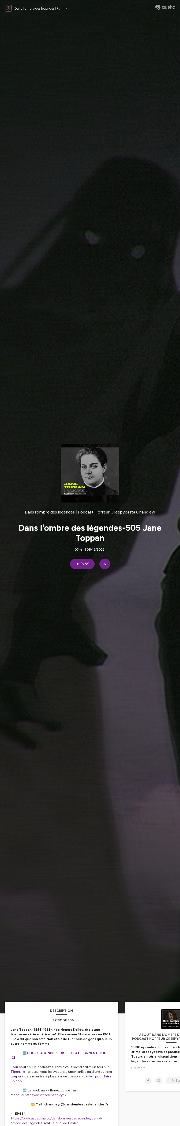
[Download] (104, 564)
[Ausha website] (165, 7)
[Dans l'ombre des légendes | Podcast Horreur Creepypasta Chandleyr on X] (158, 1080)
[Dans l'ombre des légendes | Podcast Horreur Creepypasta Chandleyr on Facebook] (148, 1080)
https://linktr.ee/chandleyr (44, 1095)
